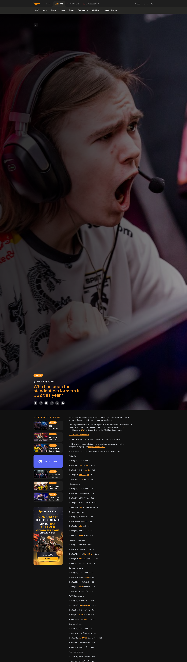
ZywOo (81, 465)
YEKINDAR (82, 559)
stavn (81, 587)
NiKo (80, 526)
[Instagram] (41, 403)
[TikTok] (52, 403)
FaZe (85, 521)
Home (48, 4)
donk (122, 427)
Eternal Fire (88, 554)
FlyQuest (86, 577)
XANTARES (83, 638)
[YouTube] (46, 403)
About (145, 4)
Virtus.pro (87, 605)
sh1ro (81, 479)
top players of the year (96, 447)
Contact (137, 4)
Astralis (87, 470)
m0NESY (82, 475)
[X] (57, 403)
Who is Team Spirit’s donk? (79, 435)
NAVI (82, 430)
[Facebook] (35, 403)
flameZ (80, 535)
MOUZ (86, 619)
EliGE (81, 507)
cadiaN (81, 615)
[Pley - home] (37, 4)
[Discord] (63, 403)
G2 (88, 475)
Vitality (87, 465)
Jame (81, 605)
